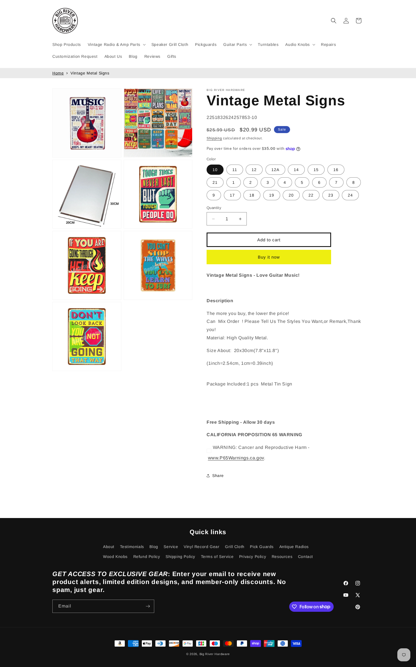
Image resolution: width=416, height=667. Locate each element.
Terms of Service (217, 556)
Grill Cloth (235, 546)
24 (350, 195)
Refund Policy (146, 556)
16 (335, 169)
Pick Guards (262, 546)
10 (215, 169)
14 (296, 169)
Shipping (214, 138)
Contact (305, 556)
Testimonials (132, 546)
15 (316, 169)
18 (251, 195)
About (108, 546)
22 (311, 195)
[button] (116, 44)
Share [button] (218, 475)
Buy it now (269, 257)
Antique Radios (294, 546)
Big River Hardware (215, 654)
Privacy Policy (252, 556)
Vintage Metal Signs (89, 73)
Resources (282, 556)
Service (171, 546)
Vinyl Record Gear (201, 546)
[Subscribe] (147, 606)
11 (234, 169)
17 (232, 195)
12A (275, 169)
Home (58, 73)
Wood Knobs (115, 556)
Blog (153, 546)
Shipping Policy (180, 556)
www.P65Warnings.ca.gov (236, 457)
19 (271, 195)
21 (215, 182)
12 (254, 169)
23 (330, 195)
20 (291, 195)
